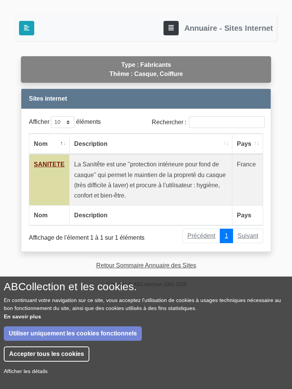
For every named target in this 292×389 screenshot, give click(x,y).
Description (91, 144)
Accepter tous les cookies (46, 354)
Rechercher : (169, 122)
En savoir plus (22, 316)
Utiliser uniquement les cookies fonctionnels (73, 333)
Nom (41, 144)
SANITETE (49, 164)
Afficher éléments (65, 122)
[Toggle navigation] (171, 28)
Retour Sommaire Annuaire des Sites (146, 265)
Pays (244, 144)
